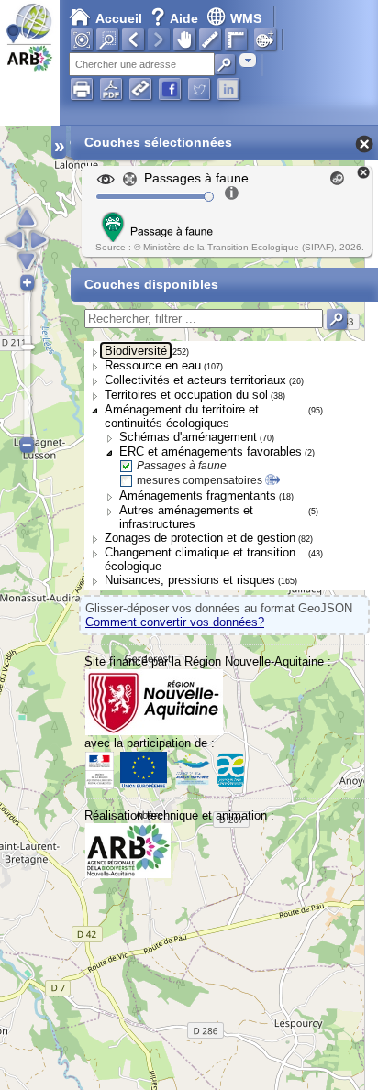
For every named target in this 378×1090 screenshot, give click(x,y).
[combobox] (248, 60)
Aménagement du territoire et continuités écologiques (182, 416)
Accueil (118, 18)
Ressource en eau (153, 365)
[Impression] (82, 89)
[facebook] (170, 89)
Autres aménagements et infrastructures (186, 517)
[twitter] (199, 89)
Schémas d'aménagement (188, 437)
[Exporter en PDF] (111, 89)
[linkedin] (228, 89)
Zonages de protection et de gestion (200, 538)
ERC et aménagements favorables (210, 451)
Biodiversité (136, 351)
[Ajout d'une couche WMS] (265, 39)
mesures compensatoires (199, 480)
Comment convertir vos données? (174, 622)
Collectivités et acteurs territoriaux (195, 380)
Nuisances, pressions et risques (190, 580)
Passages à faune (182, 465)
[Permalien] (140, 89)
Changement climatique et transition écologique (200, 559)
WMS (245, 18)
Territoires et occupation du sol (186, 395)
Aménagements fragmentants (197, 495)
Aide (176, 18)
